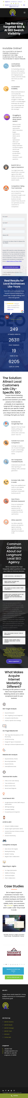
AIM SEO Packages (9, 1028)
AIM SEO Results (8, 1025)
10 (24, 964)
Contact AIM (7, 1037)
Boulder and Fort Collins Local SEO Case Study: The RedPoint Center (14, 935)
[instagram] (18, 3)
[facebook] (24, 1)
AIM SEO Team (8, 1031)
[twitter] (13, 3)
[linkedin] (11, 3)
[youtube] (15, 3)
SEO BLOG (6, 1034)
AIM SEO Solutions (8, 1022)
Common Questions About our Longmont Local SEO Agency (14, 553)
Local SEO (10, 905)
